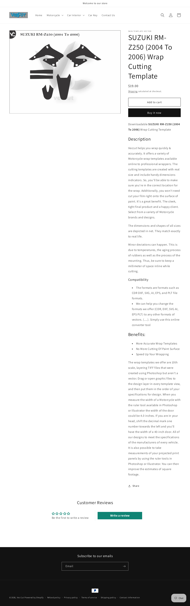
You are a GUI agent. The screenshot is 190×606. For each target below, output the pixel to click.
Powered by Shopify (34, 597)
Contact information (130, 597)
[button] (55, 15)
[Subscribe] (124, 566)
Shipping (133, 91)
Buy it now (154, 112)
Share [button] (135, 485)
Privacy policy (71, 597)
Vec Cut (20, 597)
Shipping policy (108, 597)
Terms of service (89, 597)
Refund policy (53, 597)
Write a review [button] (120, 515)
